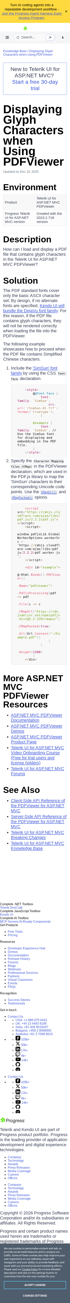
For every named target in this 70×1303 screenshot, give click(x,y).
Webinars (14, 969)
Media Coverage (19, 1171)
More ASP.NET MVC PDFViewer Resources (33, 691)
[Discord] (18, 1070)
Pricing (13, 935)
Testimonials (16, 1003)
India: (32, 1027)
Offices (12, 1178)
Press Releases (19, 1167)
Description (27, 239)
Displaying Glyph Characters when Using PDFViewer (28, 52)
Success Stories (19, 1000)
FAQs (12, 986)
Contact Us (15, 1016)
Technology (16, 1160)
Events (12, 983)
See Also (21, 790)
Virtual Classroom (20, 979)
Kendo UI (6, 914)
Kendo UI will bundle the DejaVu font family (34, 308)
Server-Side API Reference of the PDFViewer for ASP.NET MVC (38, 821)
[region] (35, 1273)
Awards (13, 1164)
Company (14, 1157)
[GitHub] (18, 1065)
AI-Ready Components (35, 921)
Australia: (34, 1034)
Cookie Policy (30, 1269)
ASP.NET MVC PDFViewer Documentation (36, 718)
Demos (13, 951)
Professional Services (23, 972)
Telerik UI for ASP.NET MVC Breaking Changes (37, 835)
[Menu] (7, 37)
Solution (20, 281)
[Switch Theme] (63, 37)
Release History (19, 958)
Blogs (12, 965)
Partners (13, 976)
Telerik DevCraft (11, 907)
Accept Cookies (35, 1285)
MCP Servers (9, 921)
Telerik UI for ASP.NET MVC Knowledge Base (37, 846)
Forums (13, 962)
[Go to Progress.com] (12, 1122)
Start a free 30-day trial (35, 85)
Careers (13, 1174)
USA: (31, 1020)
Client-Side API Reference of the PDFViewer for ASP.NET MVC (38, 805)
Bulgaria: (33, 1030)
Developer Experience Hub (26, 948)
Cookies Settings (35, 1295)
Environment (29, 187)
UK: (31, 1023)
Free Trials (15, 931)
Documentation (18, 955)
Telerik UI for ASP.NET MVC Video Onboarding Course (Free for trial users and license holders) (37, 755)
